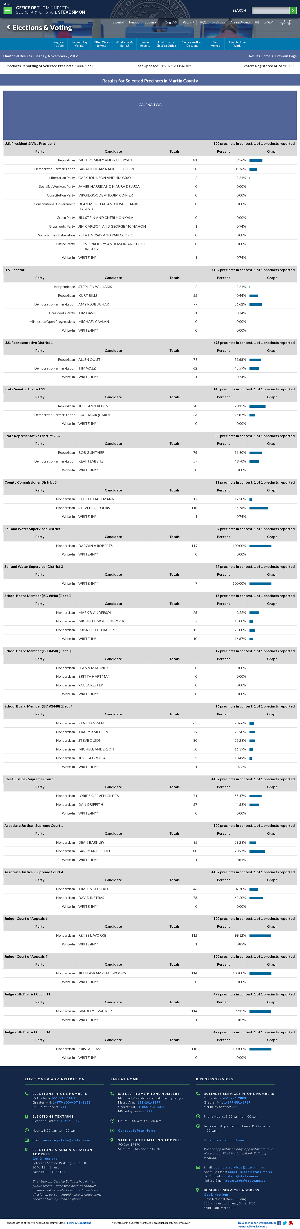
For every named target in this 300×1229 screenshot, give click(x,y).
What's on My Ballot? (125, 43)
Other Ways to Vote (102, 43)
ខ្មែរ (257, 22)
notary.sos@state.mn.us (245, 1180)
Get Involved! (215, 43)
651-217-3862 (68, 1121)
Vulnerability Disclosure (252, 1226)
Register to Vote (59, 43)
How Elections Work (237, 43)
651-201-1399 (148, 1102)
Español (118, 22)
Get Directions (45, 1158)
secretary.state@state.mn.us (66, 1140)
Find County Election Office (166, 43)
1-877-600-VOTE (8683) (72, 1102)
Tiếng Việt (170, 22)
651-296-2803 (234, 1098)
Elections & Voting (42, 27)
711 (64, 1107)
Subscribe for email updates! (258, 1222)
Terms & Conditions (79, 1222)
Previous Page (286, 56)
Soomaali (151, 22)
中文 (203, 22)
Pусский (188, 22)
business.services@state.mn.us (239, 1167)
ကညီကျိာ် (284, 22)
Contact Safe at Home (136, 1130)
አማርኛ (268, 22)
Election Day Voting (79, 43)
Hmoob (134, 22)
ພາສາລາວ (218, 22)
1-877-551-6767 (237, 1102)
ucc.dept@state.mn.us (240, 1176)
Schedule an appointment (225, 1140)
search (239, 10)
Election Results (145, 43)
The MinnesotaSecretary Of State (50, 9)
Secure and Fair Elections (192, 43)
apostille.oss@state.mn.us (249, 1172)
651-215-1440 (63, 1098)
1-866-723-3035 (151, 1107)
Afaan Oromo (240, 22)
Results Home (259, 56)
